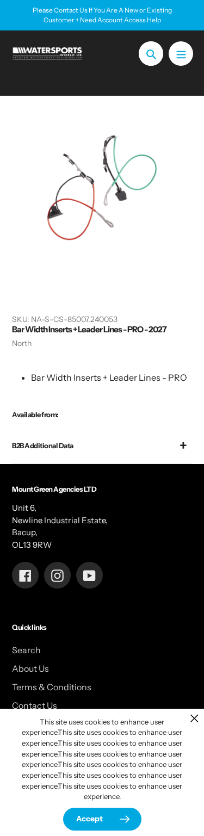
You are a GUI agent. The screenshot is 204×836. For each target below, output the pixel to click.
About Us (30, 668)
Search (26, 650)
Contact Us (34, 705)
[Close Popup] (194, 718)
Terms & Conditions (51, 687)
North (22, 343)
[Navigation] (181, 53)
